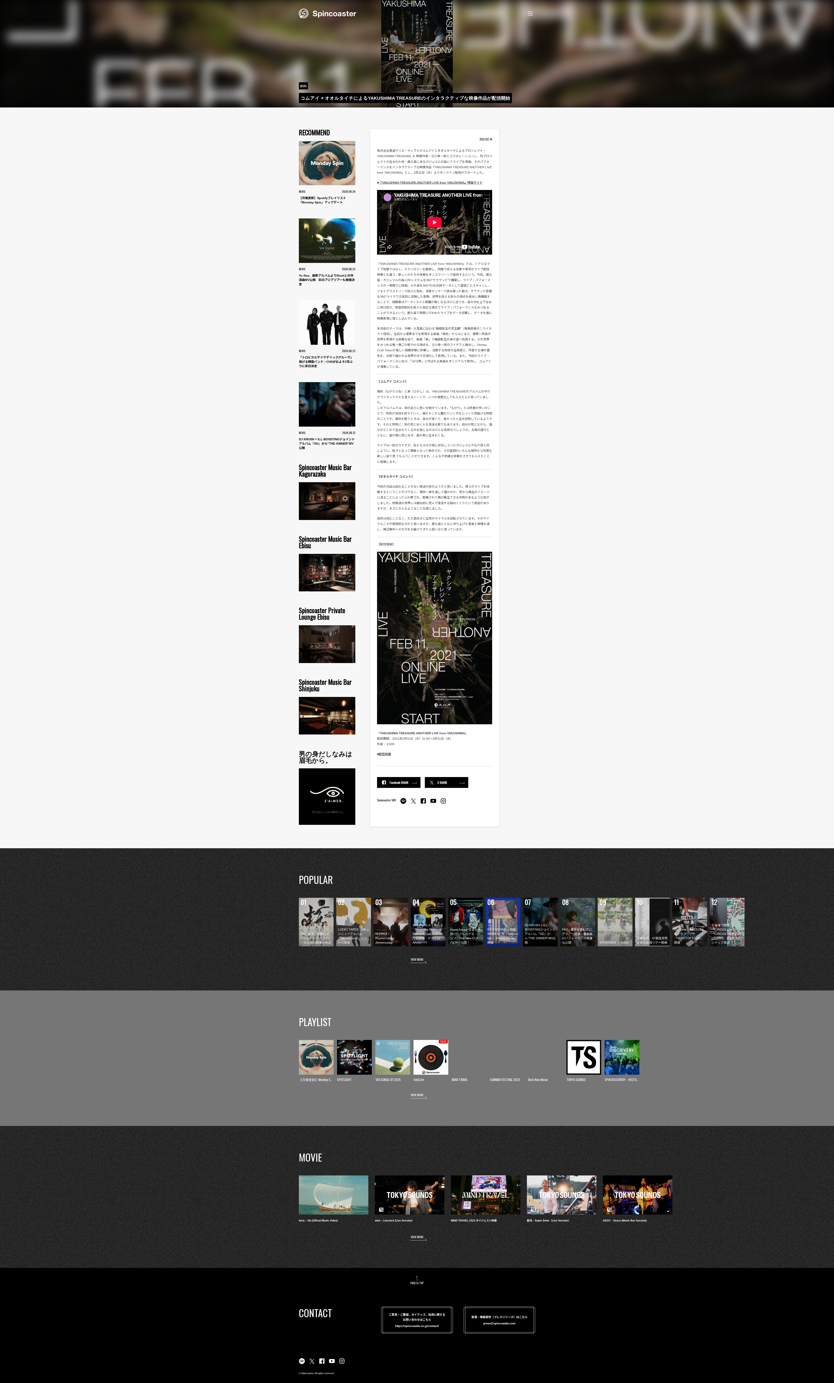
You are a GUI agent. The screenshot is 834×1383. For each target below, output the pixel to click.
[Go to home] (327, 13)
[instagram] (443, 803)
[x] (413, 803)
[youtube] (433, 803)
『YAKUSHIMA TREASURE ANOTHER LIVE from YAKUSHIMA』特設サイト (431, 182)
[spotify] (403, 803)
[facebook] (423, 803)
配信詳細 (385, 754)
